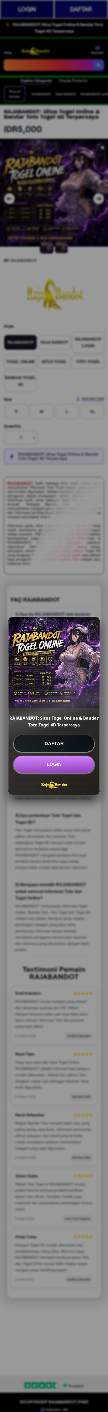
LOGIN (54, 764)
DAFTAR (54, 743)
